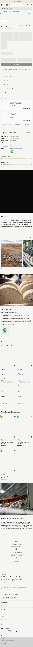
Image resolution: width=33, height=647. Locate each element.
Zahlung (5, 92)
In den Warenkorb (26, 108)
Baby (2, 11)
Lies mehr (28, 132)
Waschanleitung (7, 80)
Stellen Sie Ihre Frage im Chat (9, 597)
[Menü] (1, 5)
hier (13, 324)
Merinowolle (17, 124)
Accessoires (6, 11)
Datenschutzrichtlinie (5, 642)
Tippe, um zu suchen (7, 8)
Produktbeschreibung (8, 76)
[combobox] (3, 635)
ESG (2, 645)
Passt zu (4, 21)
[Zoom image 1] (4, 18)
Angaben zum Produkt (7, 124)
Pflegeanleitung (7, 84)
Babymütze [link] (18, 11)
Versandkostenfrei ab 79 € (16, 1)
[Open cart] (31, 5)
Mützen (10, 11)
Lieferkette (26, 124)
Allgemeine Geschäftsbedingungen (7, 640)
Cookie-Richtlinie (4, 643)
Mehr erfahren (5, 233)
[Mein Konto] (24, 5)
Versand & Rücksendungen (9, 88)
